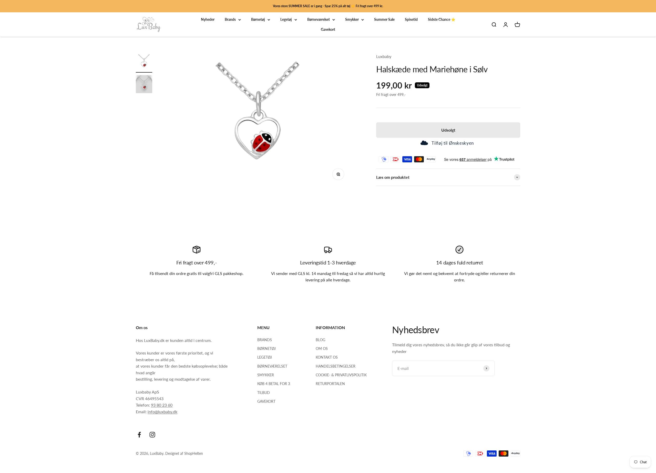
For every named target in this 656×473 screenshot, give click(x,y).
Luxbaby (383, 56)
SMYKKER (265, 375)
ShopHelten (193, 453)
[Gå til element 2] (144, 85)
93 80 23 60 (161, 404)
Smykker (352, 19)
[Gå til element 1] (144, 63)
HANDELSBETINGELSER (335, 366)
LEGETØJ (264, 357)
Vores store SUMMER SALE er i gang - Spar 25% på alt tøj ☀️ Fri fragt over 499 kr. (328, 6)
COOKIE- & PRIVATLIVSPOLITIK (341, 375)
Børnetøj (258, 19)
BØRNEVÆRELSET (272, 366)
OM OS (322, 348)
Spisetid (411, 19)
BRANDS (264, 340)
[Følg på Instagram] (152, 434)
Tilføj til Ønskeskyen (453, 143)
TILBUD (263, 392)
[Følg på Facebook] (139, 434)
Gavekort (328, 29)
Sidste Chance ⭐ (441, 19)
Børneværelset (318, 19)
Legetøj (286, 19)
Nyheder (207, 19)
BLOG (320, 340)
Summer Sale (384, 19)
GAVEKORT (266, 401)
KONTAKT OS (327, 357)
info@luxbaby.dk (162, 411)
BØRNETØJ (266, 348)
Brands (230, 19)
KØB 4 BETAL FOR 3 (273, 383)
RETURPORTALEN (330, 383)
